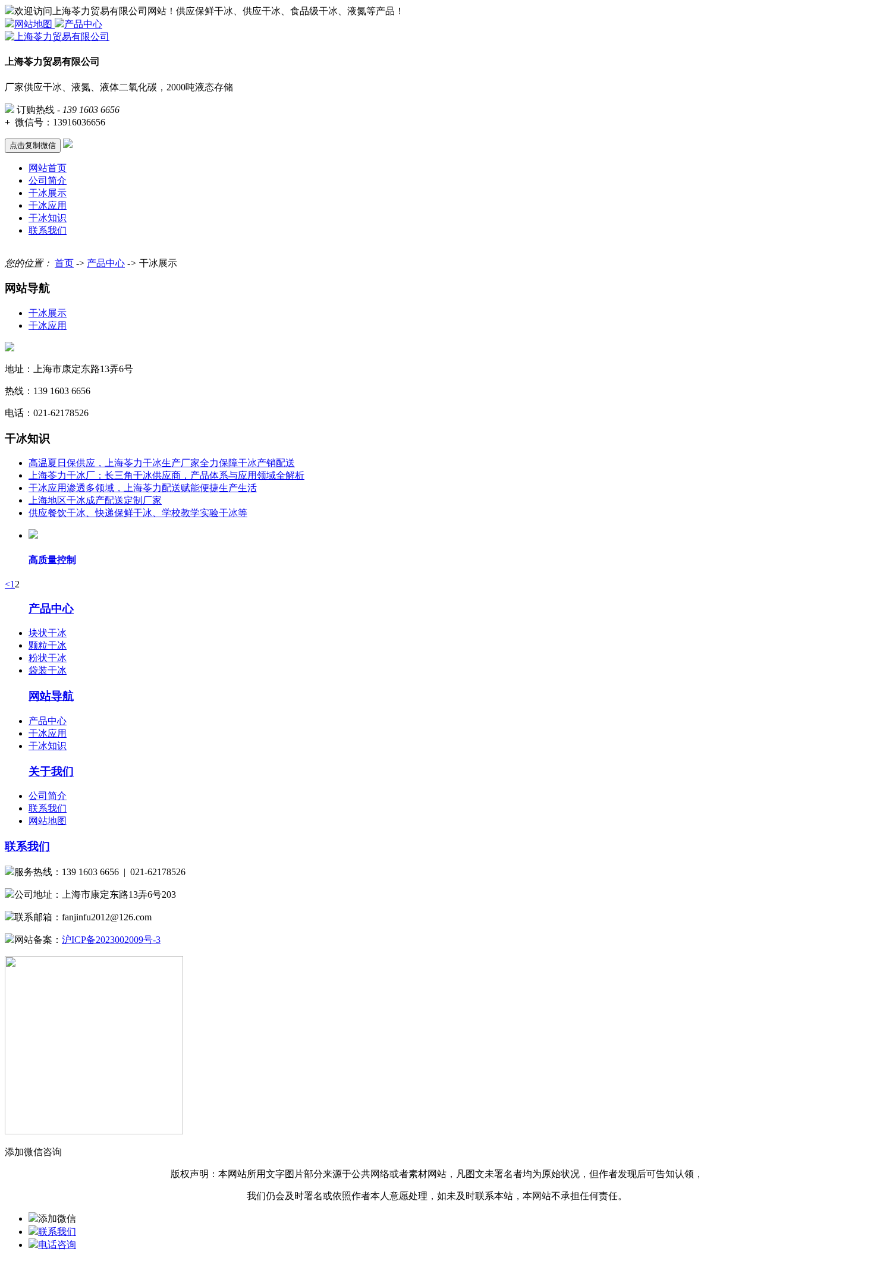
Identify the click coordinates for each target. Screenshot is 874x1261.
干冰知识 (48, 218)
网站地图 (34, 24)
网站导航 (51, 696)
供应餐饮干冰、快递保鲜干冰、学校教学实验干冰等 (138, 513)
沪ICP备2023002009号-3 (111, 940)
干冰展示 (48, 193)
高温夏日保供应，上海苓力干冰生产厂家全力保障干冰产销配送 (162, 463)
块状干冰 (48, 633)
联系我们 (48, 230)
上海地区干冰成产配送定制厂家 (95, 500)
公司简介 (48, 180)
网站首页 (48, 168)
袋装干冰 (48, 670)
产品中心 (83, 24)
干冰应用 (48, 205)
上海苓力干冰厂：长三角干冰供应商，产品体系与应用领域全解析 (166, 475)
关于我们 (51, 771)
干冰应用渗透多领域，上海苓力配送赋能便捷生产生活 (143, 488)
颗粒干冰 (48, 645)
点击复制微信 (33, 145)
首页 (64, 263)
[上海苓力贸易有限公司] (57, 37)
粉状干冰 (48, 658)
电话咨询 (57, 1245)
